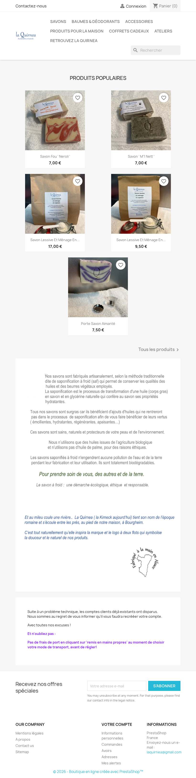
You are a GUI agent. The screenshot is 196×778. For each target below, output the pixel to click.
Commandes (112, 744)
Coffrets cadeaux (129, 31)
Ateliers (163, 31)
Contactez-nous (31, 6)
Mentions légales (30, 733)
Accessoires (139, 21)
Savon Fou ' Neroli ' (55, 156)
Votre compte (117, 724)
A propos (23, 739)
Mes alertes (111, 763)
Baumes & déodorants (96, 21)
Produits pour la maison (76, 31)
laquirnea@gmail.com (164, 752)
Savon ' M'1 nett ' (141, 156)
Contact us (25, 745)
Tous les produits (159, 350)
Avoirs (107, 750)
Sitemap (22, 752)
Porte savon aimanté (98, 323)
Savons (58, 21)
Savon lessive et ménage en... (55, 240)
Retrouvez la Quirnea (74, 40)
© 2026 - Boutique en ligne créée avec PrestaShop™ (98, 771)
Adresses (109, 757)
